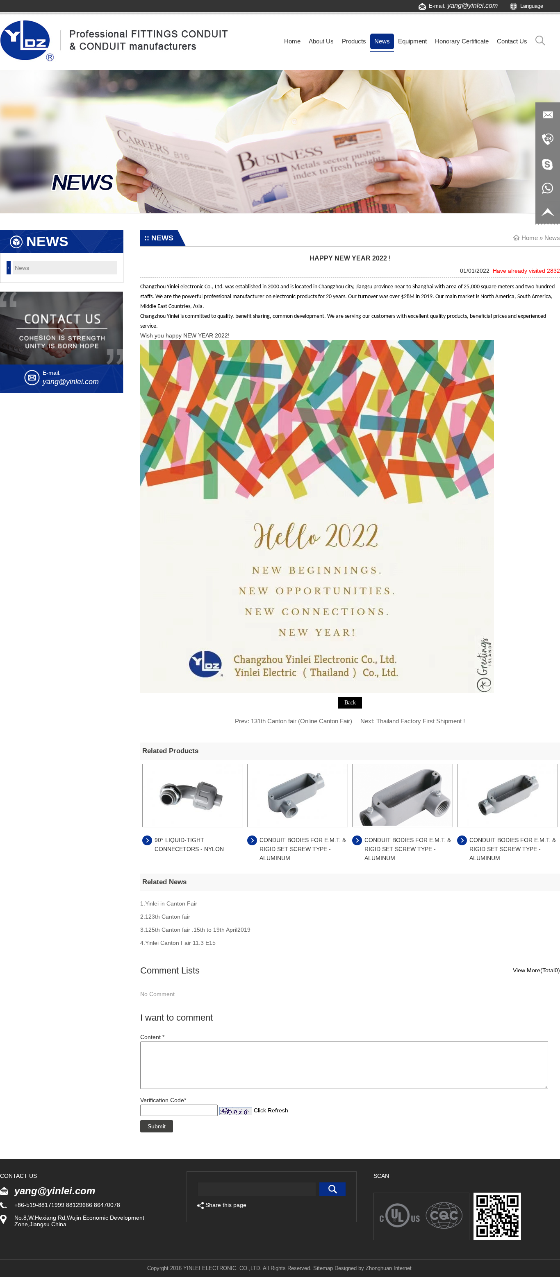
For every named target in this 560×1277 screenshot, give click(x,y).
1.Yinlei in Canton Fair (168, 903)
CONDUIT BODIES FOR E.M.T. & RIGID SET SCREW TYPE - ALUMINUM (303, 849)
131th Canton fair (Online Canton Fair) (301, 721)
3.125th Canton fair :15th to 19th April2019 (195, 929)
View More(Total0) (536, 970)
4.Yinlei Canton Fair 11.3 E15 (178, 943)
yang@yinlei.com (472, 5)
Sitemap (323, 1268)
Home (529, 237)
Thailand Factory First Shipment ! (420, 721)
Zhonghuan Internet (389, 1268)
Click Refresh (271, 1110)
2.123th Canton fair (165, 916)
